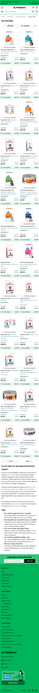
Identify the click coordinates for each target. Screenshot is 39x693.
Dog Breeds (5, 580)
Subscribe (30, 561)
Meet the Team (6, 601)
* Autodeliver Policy (7, 633)
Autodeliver (5, 609)
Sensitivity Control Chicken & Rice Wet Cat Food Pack (10, 336)
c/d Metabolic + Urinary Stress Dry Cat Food (9, 228)
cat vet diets (11, 475)
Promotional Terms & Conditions (11, 635)
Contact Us (5, 578)
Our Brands (5, 607)
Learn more (4, 3)
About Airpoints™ (7, 615)
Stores (3, 595)
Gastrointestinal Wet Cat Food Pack (28, 300)
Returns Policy (6, 638)
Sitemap (24, 690)
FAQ (2, 572)
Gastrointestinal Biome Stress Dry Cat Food (28, 264)
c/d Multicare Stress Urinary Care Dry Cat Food (9, 51)
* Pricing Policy (6, 647)
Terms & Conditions (7, 630)
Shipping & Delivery (7, 575)
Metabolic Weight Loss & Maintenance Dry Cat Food (8, 192)
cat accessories (17, 506)
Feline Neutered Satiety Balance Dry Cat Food (28, 372)
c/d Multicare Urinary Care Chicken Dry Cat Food (29, 122)
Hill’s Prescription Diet (11, 489)
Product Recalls (6, 586)
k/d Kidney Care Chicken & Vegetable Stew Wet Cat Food (9, 408)
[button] (2, 7)
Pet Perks (4, 612)
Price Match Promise (8, 641)
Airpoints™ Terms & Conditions (11, 644)
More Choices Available (9, 47)
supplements (15, 504)
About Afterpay (6, 618)
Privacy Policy (5, 627)
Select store (34, 3)
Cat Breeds (4, 583)
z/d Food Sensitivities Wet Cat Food (27, 444)
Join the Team (7, 604)
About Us (4, 598)
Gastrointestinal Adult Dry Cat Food (9, 264)
